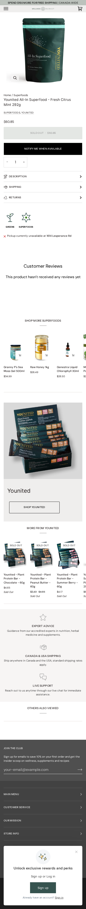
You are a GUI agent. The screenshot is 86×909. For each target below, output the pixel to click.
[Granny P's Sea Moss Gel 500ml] (15, 347)
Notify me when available (43, 148)
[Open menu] (10, 8)
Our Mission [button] (12, 820)
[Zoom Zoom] (43, 49)
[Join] (76, 769)
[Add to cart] (20, 355)
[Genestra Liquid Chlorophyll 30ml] (68, 347)
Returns (15, 197)
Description (18, 176)
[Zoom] (15, 78)
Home (7, 95)
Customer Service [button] (17, 807)
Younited (27, 112)
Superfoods (21, 95)
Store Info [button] (11, 833)
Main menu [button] (11, 794)
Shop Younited (34, 507)
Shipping (15, 187)
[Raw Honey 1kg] (41, 347)
